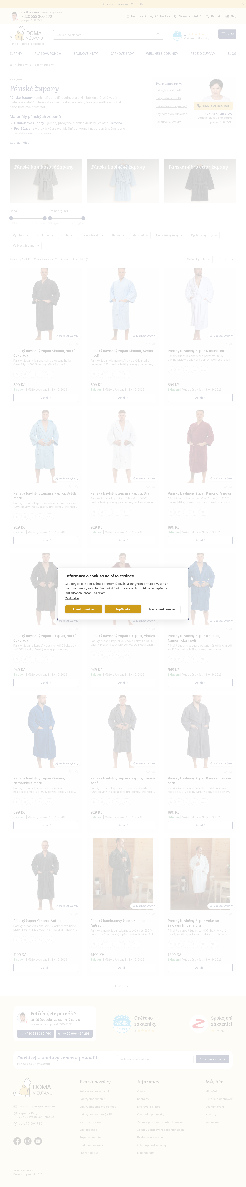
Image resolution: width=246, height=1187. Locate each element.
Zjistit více (72, 598)
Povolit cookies (84, 609)
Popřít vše (123, 609)
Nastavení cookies (162, 609)
